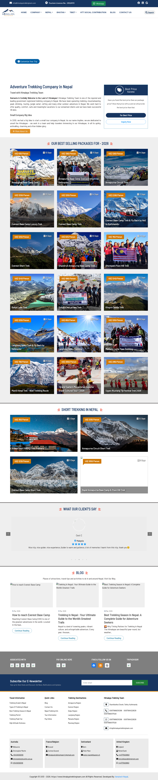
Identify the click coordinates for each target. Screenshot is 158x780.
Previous (8, 534)
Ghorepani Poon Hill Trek (117, 265)
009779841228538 (130, 710)
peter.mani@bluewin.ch (91, 755)
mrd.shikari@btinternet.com (128, 759)
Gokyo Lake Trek (19, 307)
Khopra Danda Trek (115, 307)
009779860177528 (110, 714)
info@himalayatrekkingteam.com (24, 3)
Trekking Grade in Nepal (18, 703)
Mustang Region (73, 723)
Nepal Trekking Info (51, 711)
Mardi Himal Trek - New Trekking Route (30, 390)
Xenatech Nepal (121, 776)
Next (150, 534)
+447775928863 (123, 755)
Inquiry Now (126, 121)
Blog (113, 12)
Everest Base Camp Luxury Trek (27, 224)
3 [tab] (79, 560)
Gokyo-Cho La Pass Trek (70, 307)
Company (35, 12)
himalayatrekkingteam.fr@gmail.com (61, 755)
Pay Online (48, 719)
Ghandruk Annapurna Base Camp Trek (77, 265)
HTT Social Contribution (93, 12)
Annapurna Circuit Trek (117, 182)
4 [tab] (82, 560)
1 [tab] (71, 560)
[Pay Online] (58, 665)
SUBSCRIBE (140, 682)
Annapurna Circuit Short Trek (96, 448)
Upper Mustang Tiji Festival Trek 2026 (123, 390)
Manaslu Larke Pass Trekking (119, 348)
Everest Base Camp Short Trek (26, 490)
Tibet (72, 12)
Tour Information (50, 715)
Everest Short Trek (21, 265)
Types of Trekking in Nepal (19, 707)
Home (24, 12)
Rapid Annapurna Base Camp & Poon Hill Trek (103, 490)
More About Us (21, 131)
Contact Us (125, 12)
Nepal (48, 12)
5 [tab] (86, 560)
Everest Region (73, 707)
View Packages (52, 61)
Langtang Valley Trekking (70, 348)
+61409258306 (18, 755)
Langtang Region (74, 715)
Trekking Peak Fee (16, 719)
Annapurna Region (74, 703)
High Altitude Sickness (17, 723)
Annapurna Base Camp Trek (25, 182)
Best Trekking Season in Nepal (20, 711)
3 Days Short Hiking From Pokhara (28, 448)
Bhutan (60, 12)
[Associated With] (12, 665)
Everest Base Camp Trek (70, 224)
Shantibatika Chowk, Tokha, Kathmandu (123, 704)
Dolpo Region (72, 711)
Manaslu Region (73, 719)
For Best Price (126, 115)
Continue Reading (22, 630)
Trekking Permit (15, 715)
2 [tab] (75, 560)
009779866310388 (115, 710)
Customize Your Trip (28, 61)
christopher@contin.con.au (22, 759)
